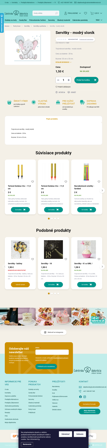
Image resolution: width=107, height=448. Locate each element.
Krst (53, 393)
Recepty (7, 412)
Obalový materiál (33, 403)
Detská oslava (56, 409)
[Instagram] (84, 396)
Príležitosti (31, 412)
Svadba (54, 390)
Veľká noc (55, 400)
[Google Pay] (90, 436)
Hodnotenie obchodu (11, 419)
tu (39, 439)
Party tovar (32, 409)
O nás (7, 2)
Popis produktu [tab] (52, 119)
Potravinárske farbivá (35, 396)
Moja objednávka (10, 422)
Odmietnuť (65, 434)
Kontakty (15, 2)
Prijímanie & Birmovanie (59, 396)
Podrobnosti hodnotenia (86, 39)
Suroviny (31, 399)
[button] (48, 218)
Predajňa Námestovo (27, 2)
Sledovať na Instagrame (55, 332)
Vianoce (54, 403)
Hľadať (56, 13)
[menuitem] (11, 20)
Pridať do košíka (83, 80)
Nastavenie (27, 444)
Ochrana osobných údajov (13, 409)
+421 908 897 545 (89, 391)
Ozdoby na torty (33, 389)
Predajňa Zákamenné (44, 2)
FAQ (6, 416)
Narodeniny (56, 386)
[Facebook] (80, 396)
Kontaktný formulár (89, 404)
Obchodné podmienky (12, 406)
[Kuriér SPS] (17, 436)
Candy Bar (31, 393)
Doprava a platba (10, 396)
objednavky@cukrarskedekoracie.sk (94, 387)
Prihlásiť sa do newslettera (46, 366)
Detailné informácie (62, 62)
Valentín (54, 406)
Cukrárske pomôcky (34, 406)
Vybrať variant (20, 284)
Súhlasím (79, 434)
